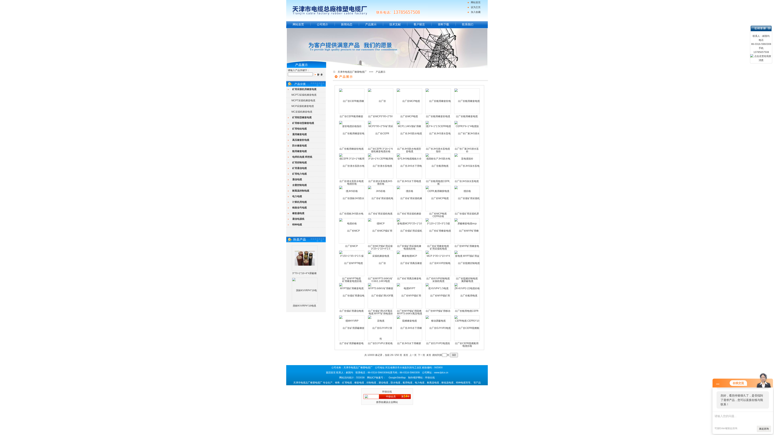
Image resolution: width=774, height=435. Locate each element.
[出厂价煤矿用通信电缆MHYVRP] (352, 308)
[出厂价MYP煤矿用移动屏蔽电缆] (438, 308)
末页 (428, 355)
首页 (405, 355)
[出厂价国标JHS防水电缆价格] (352, 210)
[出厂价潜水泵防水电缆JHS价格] (352, 178)
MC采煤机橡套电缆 (301, 111)
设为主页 (476, 7)
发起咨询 (764, 428)
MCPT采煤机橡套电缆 (303, 100)
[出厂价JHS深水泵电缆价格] (467, 178)
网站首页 (476, 2)
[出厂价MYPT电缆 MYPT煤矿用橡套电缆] (352, 275)
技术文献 (395, 24)
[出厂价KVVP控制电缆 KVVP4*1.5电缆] (438, 275)
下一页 (421, 355)
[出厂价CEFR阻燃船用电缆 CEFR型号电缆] (467, 340)
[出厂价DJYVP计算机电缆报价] (380, 340)
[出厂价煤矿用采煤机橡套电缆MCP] (409, 243)
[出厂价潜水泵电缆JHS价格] (380, 178)
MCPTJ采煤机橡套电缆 (303, 94)
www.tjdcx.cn (441, 372)
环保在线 (387, 391)
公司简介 (322, 24)
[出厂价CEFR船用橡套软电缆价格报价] (352, 113)
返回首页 (331, 372)
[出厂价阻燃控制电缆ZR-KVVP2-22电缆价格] (467, 275)
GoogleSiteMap (397, 377)
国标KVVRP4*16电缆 (304, 305)
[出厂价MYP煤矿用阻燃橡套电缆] (409, 308)
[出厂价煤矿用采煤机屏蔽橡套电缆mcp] (467, 210)
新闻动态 (346, 24)
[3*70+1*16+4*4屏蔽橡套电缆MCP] (304, 258)
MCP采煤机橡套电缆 (302, 106)
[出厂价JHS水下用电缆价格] (409, 178)
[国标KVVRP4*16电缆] (305, 302)
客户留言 (419, 24)
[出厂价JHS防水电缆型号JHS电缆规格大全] (409, 146)
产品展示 (371, 24)
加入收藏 (476, 12)
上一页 (413, 355)
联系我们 (467, 24)
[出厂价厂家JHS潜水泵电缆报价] (467, 146)
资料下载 (443, 24)
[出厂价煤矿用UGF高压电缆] (380, 308)
